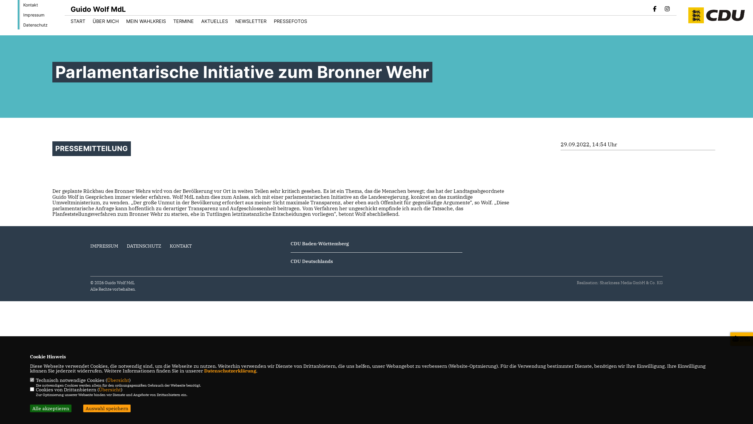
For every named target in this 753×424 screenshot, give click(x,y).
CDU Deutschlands (312, 261)
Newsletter (250, 21)
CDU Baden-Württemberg (320, 243)
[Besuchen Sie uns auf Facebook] (655, 9)
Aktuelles (214, 21)
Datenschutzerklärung (230, 371)
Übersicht (118, 380)
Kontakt (30, 4)
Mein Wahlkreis (146, 21)
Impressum (33, 14)
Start (78, 21)
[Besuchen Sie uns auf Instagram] (667, 9)
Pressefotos (290, 21)
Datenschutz (35, 24)
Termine (183, 21)
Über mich (106, 21)
